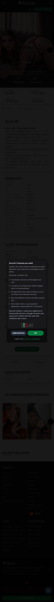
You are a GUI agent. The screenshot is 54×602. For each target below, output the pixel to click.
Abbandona (18, 333)
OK (35, 333)
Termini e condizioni (32, 339)
